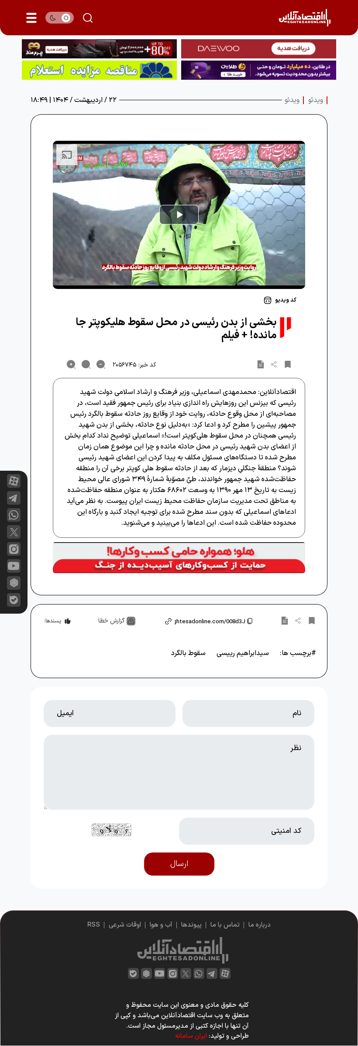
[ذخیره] (287, 364)
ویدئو (315, 100)
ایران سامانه (191, 1036)
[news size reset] (86, 364)
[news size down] (101, 364)
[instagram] (14, 549)
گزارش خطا (111, 620)
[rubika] (14, 583)
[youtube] (14, 566)
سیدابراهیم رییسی (243, 653)
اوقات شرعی (125, 925)
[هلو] (179, 558)
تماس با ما (225, 925)
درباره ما (259, 925)
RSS (93, 925)
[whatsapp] (14, 515)
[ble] (14, 600)
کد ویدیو (285, 300)
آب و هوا (161, 925)
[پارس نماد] (99, 70)
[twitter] (185, 973)
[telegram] (14, 498)
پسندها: (52, 621)
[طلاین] (258, 70)
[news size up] (71, 364)
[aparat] (14, 481)
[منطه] (99, 48)
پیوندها (191, 925)
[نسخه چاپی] (260, 364)
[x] (14, 532)
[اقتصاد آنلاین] (304, 17)
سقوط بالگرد (188, 653)
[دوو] (258, 48)
